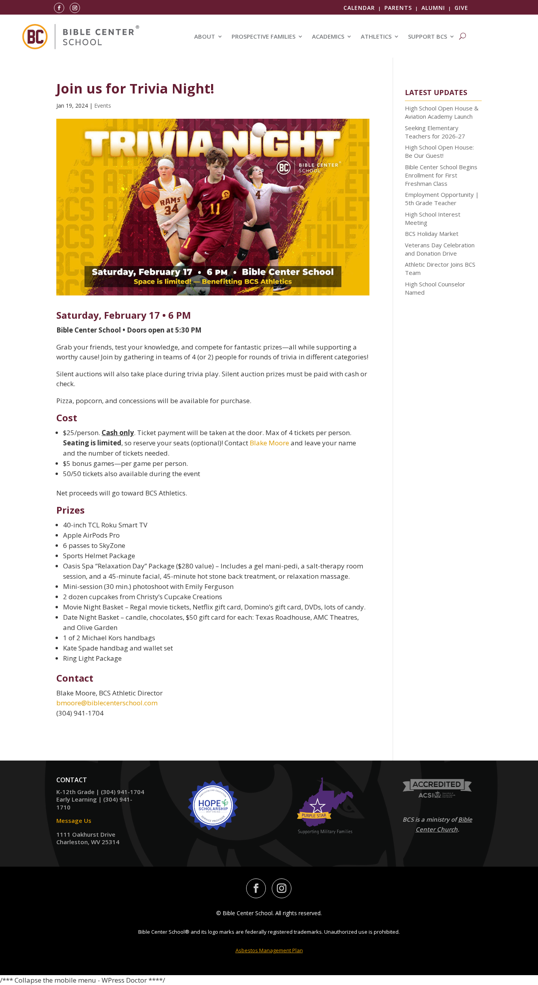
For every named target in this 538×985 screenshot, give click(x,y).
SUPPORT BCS (427, 37)
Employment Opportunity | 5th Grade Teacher (442, 199)
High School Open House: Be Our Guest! (439, 151)
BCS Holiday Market (431, 233)
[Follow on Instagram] (75, 8)
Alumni (433, 7)
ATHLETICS (376, 37)
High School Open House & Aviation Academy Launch (442, 112)
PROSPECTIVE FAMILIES (263, 37)
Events (102, 105)
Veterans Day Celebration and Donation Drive (440, 249)
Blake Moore (269, 442)
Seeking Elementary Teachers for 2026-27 (435, 132)
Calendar (359, 7)
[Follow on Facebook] (59, 8)
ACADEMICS (328, 37)
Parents (398, 7)
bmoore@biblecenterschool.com (107, 702)
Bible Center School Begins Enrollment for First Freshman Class (441, 175)
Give (461, 7)
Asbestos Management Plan (269, 950)
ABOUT (204, 37)
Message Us (73, 820)
